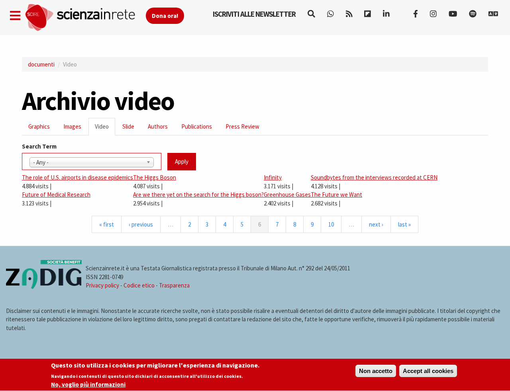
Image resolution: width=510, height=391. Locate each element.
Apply (181, 161)
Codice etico (139, 285)
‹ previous (141, 224)
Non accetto (375, 371)
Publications (196, 126)
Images (72, 126)
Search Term (39, 146)
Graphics (39, 126)
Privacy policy (102, 285)
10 (331, 224)
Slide (128, 126)
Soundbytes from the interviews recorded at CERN (374, 177)
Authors (158, 126)
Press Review (242, 126)
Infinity (273, 177)
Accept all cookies (428, 371)
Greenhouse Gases (287, 194)
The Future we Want (336, 194)
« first (106, 224)
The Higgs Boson (154, 177)
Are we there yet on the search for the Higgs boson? (198, 194)
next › (376, 224)
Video (105, 129)
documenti (41, 64)
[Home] (85, 18)
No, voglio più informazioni (88, 384)
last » (404, 224)
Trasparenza (174, 285)
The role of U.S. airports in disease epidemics (77, 177)
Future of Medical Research (56, 194)
